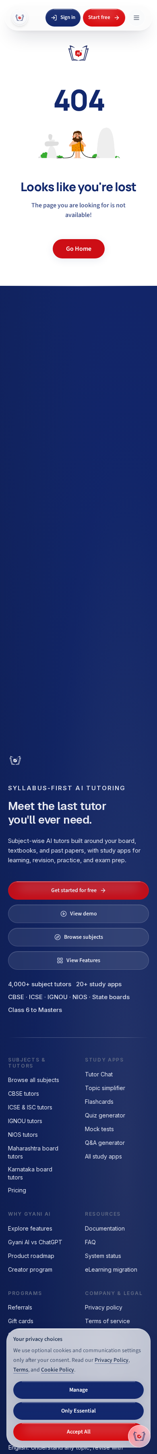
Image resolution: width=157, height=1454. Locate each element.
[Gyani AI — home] (20, 18)
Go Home (78, 248)
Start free (99, 17)
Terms (20, 1370)
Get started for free (74, 890)
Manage (78, 1390)
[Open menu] (136, 18)
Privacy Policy (111, 1360)
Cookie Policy (57, 1370)
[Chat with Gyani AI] (139, 1436)
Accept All (79, 1432)
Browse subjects (83, 937)
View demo (83, 914)
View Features (83, 960)
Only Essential (78, 1411)
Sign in (67, 17)
